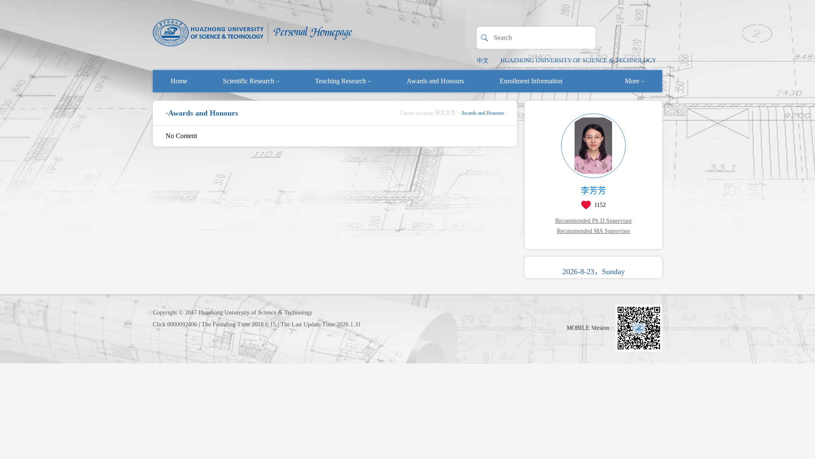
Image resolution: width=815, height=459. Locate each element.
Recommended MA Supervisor (593, 231)
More (632, 81)
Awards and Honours (435, 81)
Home (179, 81)
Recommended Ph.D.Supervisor (593, 221)
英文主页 (445, 113)
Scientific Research (248, 81)
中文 (483, 60)
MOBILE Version (588, 328)
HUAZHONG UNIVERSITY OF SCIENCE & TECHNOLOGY (578, 60)
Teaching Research (340, 81)
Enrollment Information (531, 81)
